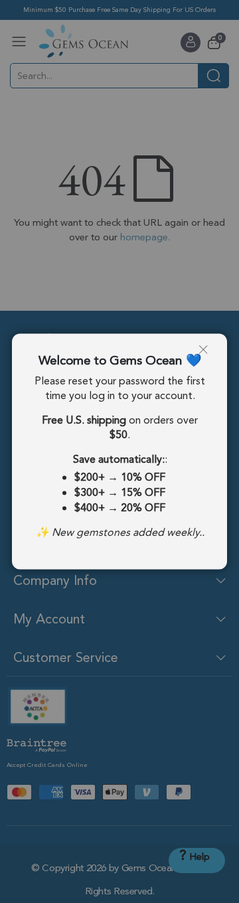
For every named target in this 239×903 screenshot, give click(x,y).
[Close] (207, 353)
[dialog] (119, 451)
